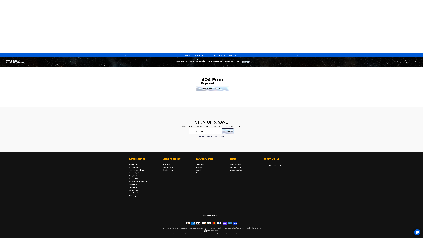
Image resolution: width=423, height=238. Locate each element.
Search (198, 170)
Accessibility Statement (137, 173)
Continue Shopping (212, 89)
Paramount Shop (235, 164)
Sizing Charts (133, 176)
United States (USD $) (209, 215)
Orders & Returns (134, 167)
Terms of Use (133, 184)
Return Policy (133, 178)
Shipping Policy (168, 170)
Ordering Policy (168, 167)
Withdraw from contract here (138, 181)
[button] (125, 55)
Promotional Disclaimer (211, 137)
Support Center (134, 164)
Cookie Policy (133, 190)
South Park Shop (235, 167)
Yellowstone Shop (236, 170)
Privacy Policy (133, 187)
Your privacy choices (139, 196)
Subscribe (228, 131)
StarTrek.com (200, 164)
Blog (197, 173)
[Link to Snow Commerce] (211, 232)
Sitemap (199, 167)
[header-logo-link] (16, 62)
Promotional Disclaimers (137, 170)
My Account (166, 164)
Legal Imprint (133, 193)
